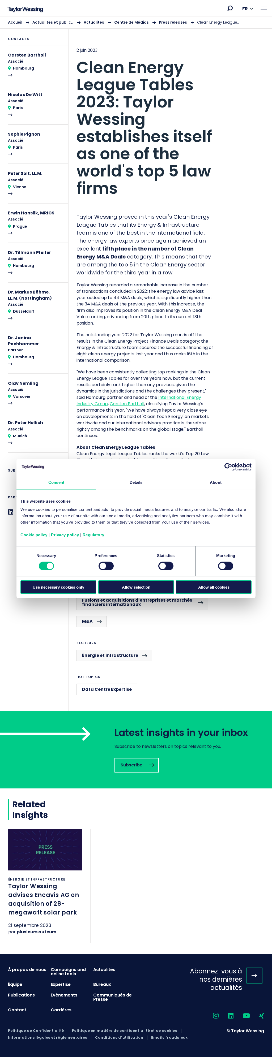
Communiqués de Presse (112, 997)
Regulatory (93, 535)
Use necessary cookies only (58, 587)
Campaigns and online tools (68, 972)
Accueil (15, 22)
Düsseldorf (24, 311)
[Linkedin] (10, 512)
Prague (20, 226)
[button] (230, 8)
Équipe (15, 984)
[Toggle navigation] (264, 8)
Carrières (61, 1010)
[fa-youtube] (241, 1016)
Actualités (94, 22)
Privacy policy (65, 535)
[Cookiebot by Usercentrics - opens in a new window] (228, 467)
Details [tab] (136, 482)
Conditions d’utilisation (119, 1038)
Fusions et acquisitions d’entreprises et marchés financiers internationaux (137, 602)
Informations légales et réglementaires (47, 1038)
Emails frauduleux (169, 1038)
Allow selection (136, 587)
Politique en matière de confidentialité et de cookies (124, 1031)
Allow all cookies (214, 587)
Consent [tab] (56, 482)
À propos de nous (27, 970)
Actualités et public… (53, 22)
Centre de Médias (131, 22)
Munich (20, 436)
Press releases (173, 22)
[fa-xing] (257, 1016)
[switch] (106, 566)
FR (245, 8)
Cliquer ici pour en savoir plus (45, 886)
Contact (17, 1010)
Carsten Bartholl (127, 404)
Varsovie (21, 396)
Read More (34, 68)
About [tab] (216, 482)
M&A (87, 621)
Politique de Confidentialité (36, 1031)
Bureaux (102, 984)
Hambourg (23, 68)
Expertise (61, 984)
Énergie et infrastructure (110, 655)
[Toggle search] (230, 8)
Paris (18, 107)
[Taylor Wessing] (25, 10)
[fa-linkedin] (226, 1016)
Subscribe (136, 749)
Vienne (19, 186)
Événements (64, 995)
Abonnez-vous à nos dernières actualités (216, 979)
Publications (21, 995)
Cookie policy (34, 535)
